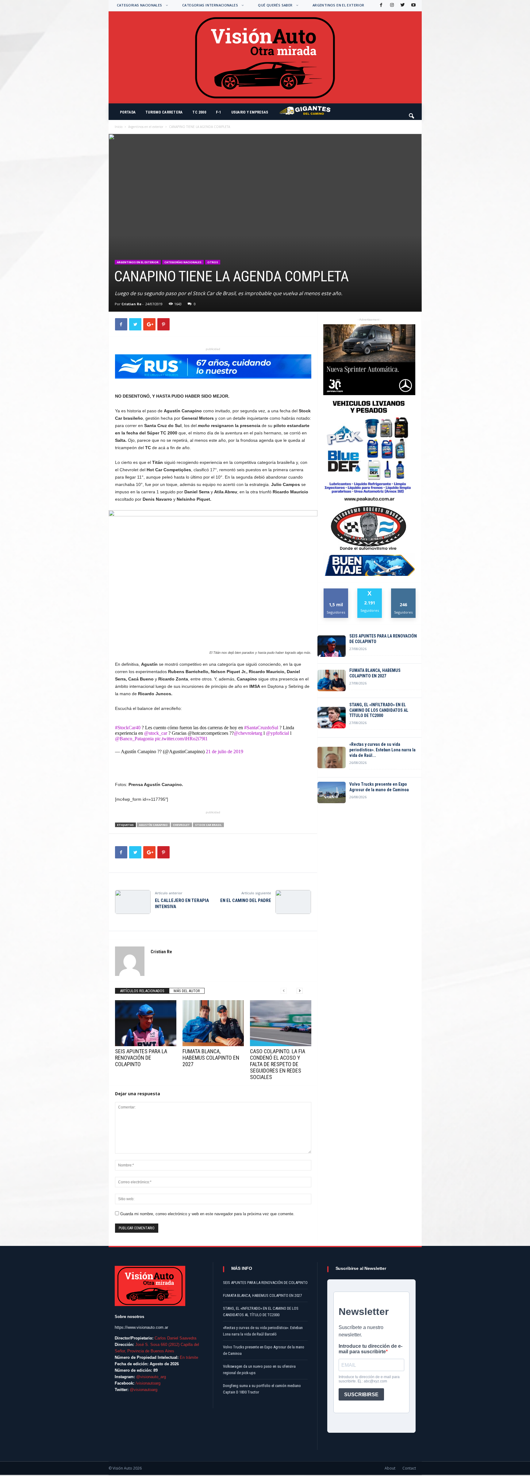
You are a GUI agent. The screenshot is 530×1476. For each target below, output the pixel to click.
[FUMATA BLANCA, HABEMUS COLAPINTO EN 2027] (213, 1023)
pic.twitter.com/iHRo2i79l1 (181, 738)
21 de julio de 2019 (224, 751)
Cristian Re (131, 304)
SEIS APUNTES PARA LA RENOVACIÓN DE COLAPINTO (141, 1057)
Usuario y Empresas (249, 112)
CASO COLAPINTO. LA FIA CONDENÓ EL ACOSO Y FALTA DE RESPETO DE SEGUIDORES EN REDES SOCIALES (277, 1064)
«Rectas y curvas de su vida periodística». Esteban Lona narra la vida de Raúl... (382, 750)
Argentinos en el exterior (338, 5)
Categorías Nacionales (183, 262)
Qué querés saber (275, 5)
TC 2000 (199, 112)
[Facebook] (380, 5)
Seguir (403, 590)
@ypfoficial (277, 733)
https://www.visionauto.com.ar (141, 1327)
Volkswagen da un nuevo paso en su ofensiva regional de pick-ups (259, 1369)
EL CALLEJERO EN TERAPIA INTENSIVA (182, 903)
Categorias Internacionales (210, 5)
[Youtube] (413, 5)
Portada (128, 112)
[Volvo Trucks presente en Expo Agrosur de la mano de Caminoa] (331, 792)
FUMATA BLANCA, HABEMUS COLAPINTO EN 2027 (210, 1057)
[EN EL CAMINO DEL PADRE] (293, 902)
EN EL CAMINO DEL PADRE (245, 900)
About (390, 1468)
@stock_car (155, 733)
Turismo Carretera (163, 112)
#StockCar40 (127, 727)
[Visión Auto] (265, 57)
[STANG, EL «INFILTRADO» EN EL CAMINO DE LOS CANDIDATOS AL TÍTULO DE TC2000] (331, 717)
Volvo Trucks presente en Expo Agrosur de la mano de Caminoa (379, 787)
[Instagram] (391, 5)
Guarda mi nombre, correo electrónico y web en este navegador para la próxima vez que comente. (207, 1214)
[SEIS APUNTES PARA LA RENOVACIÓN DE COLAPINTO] (145, 1023)
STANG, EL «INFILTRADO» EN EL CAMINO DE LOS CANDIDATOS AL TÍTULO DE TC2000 (378, 710)
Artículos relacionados (142, 990)
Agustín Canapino (153, 825)
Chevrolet (181, 825)
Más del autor (187, 990)
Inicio (118, 127)
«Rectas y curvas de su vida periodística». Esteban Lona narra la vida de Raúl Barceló (263, 1330)
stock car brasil (208, 825)
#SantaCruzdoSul (261, 727)
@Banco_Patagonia (134, 738)
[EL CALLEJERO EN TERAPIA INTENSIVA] (133, 902)
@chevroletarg (248, 733)
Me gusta (336, 590)
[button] (412, 113)
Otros (212, 262)
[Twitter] (402, 5)
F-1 (218, 112)
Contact (409, 1468)
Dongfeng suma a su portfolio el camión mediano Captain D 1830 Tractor (262, 1388)
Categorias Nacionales (139, 5)
